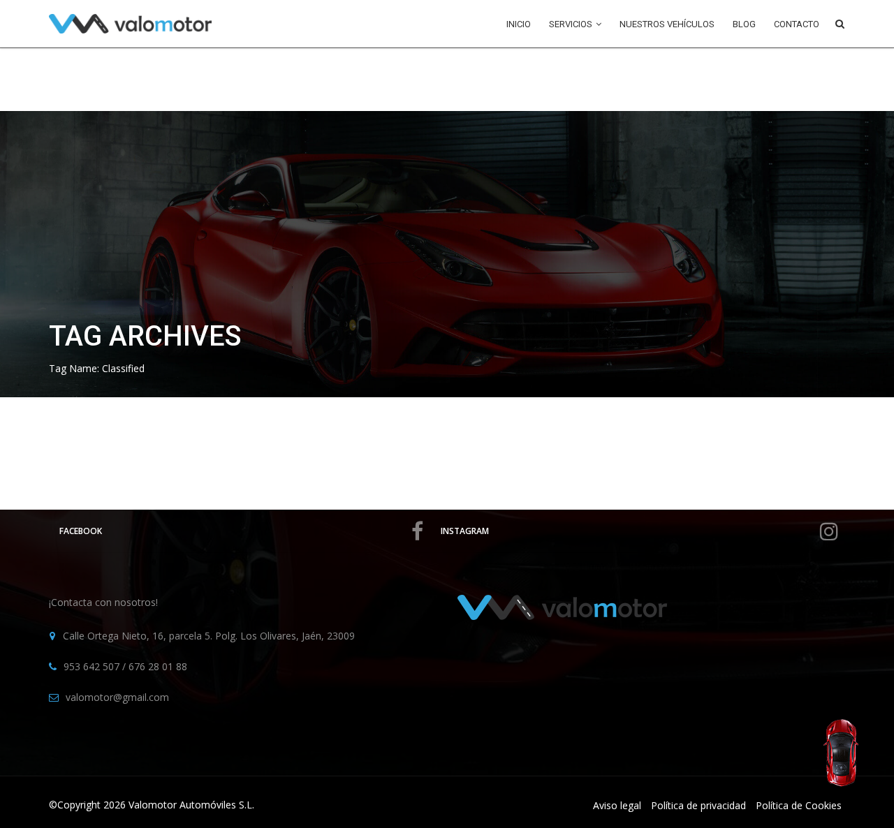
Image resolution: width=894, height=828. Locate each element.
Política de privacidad (698, 805)
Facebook (80, 531)
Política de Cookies (799, 805)
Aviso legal (617, 805)
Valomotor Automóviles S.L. (191, 804)
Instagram (465, 531)
